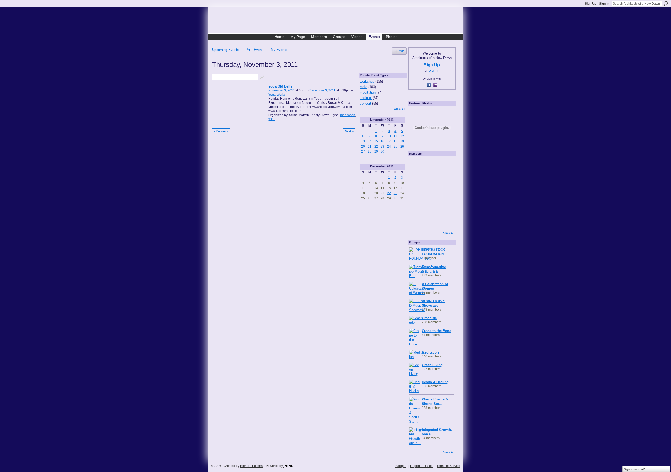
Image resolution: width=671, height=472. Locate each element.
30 (382, 151)
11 (395, 136)
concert (365, 103)
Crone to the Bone (436, 331)
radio (363, 87)
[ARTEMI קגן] (416, 165)
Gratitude (429, 318)
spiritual (366, 98)
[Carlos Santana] (444, 207)
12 (402, 136)
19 (402, 141)
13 (363, 141)
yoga (271, 119)
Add (402, 51)
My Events (279, 50)
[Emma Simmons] (416, 221)
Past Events (255, 50)
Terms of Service (448, 466)
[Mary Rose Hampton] (416, 207)
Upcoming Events (225, 50)
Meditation (430, 352)
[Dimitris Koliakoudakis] (444, 221)
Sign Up (590, 4)
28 (369, 151)
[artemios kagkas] (430, 179)
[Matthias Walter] (444, 165)
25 (395, 146)
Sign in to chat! (634, 469)
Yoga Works (276, 94)
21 (369, 146)
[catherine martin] (430, 193)
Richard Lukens (251, 466)
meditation (347, 115)
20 (363, 146)
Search (666, 3)
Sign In (604, 4)
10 (389, 136)
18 (395, 141)
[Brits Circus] (444, 193)
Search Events (262, 77)
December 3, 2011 (322, 90)
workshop (367, 81)
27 (363, 151)
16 (382, 141)
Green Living (432, 365)
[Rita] (416, 193)
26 (402, 146)
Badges (400, 466)
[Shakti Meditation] (444, 179)
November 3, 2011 (281, 90)
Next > (349, 131)
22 (376, 146)
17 (389, 141)
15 (376, 141)
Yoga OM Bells (280, 86)
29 (376, 151)
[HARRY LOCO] (416, 179)
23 (382, 146)
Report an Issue (421, 466)
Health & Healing (435, 382)
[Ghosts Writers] (430, 207)
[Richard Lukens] (430, 165)
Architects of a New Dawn (337, 21)
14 (369, 141)
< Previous (221, 131)
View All (399, 109)
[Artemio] (430, 221)
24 (389, 146)
